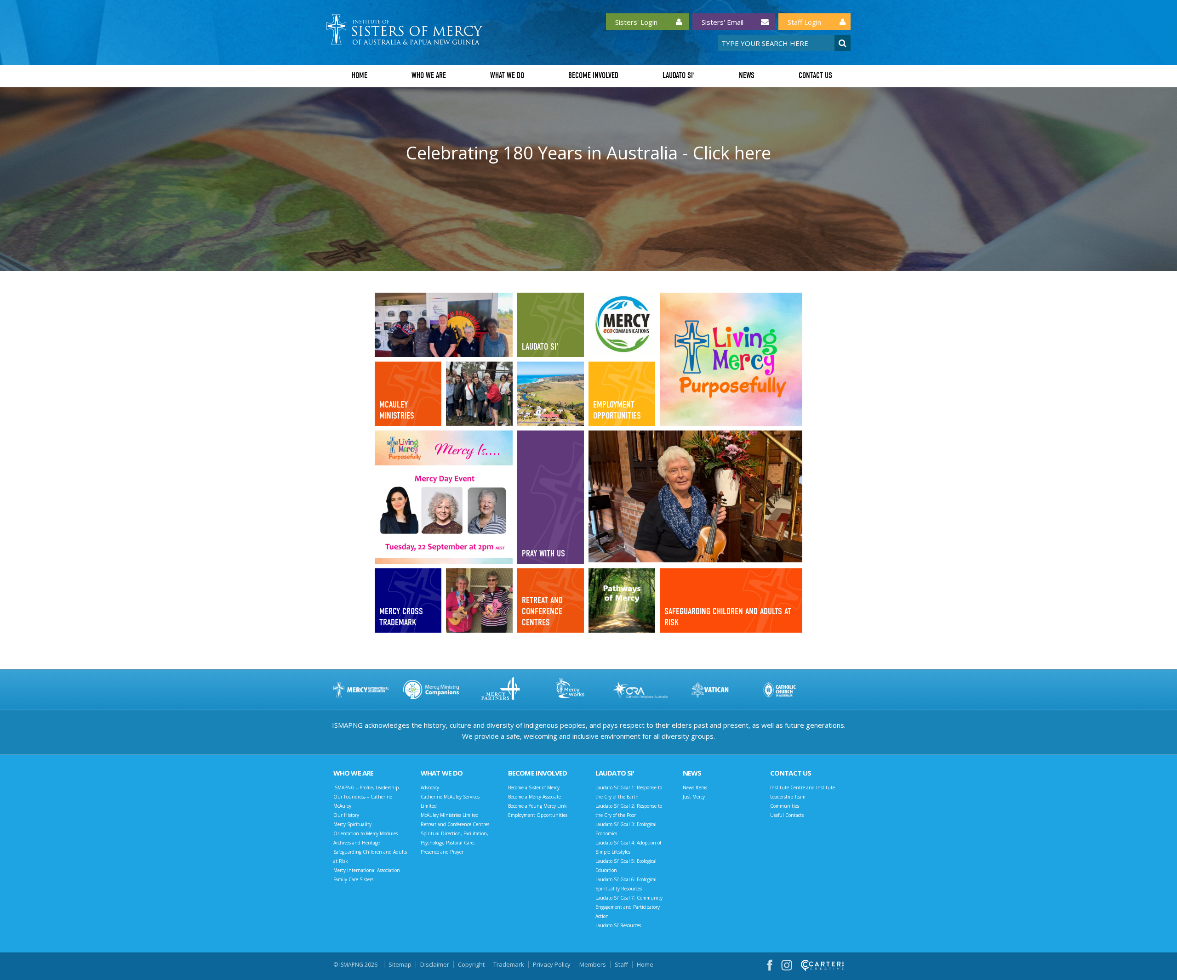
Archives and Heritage (356, 842)
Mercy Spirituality (352, 824)
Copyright (471, 964)
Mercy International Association (366, 870)
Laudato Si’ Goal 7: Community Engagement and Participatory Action (629, 907)
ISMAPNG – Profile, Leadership (366, 787)
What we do (507, 75)
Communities (784, 806)
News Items (695, 787)
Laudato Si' (679, 75)
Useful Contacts (787, 815)
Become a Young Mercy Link (537, 806)
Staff (621, 964)
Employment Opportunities (537, 815)
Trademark (508, 964)
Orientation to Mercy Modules (365, 833)
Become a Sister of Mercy (534, 787)
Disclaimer (434, 964)
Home (359, 75)
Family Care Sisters (353, 879)
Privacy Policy (552, 964)
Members (592, 964)
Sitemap (400, 964)
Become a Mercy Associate (534, 796)
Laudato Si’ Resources (618, 925)
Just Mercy (694, 796)
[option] (588, 179)
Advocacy (430, 787)
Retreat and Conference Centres (455, 824)
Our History (346, 815)
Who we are (428, 75)
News (746, 75)
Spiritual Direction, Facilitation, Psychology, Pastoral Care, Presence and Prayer (454, 842)
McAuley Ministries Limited (450, 815)
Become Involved (593, 75)
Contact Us (815, 75)
